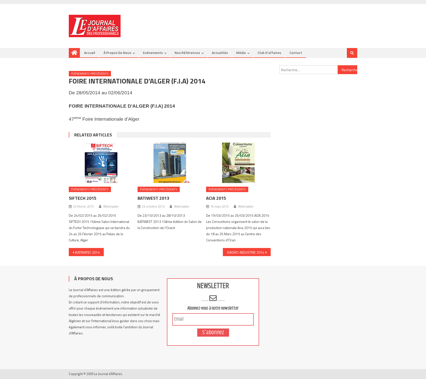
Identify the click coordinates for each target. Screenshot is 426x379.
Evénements (153, 52)
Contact (295, 52)
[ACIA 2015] (238, 163)
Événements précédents (89, 73)
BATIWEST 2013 (153, 198)
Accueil (89, 52)
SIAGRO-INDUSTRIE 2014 (245, 252)
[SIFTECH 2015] (101, 163)
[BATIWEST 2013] (170, 163)
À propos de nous (117, 52)
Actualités (220, 52)
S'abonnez (213, 333)
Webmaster (111, 206)
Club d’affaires (269, 52)
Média (241, 52)
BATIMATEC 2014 (87, 252)
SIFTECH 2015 (82, 198)
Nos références (187, 52)
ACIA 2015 (216, 198)
